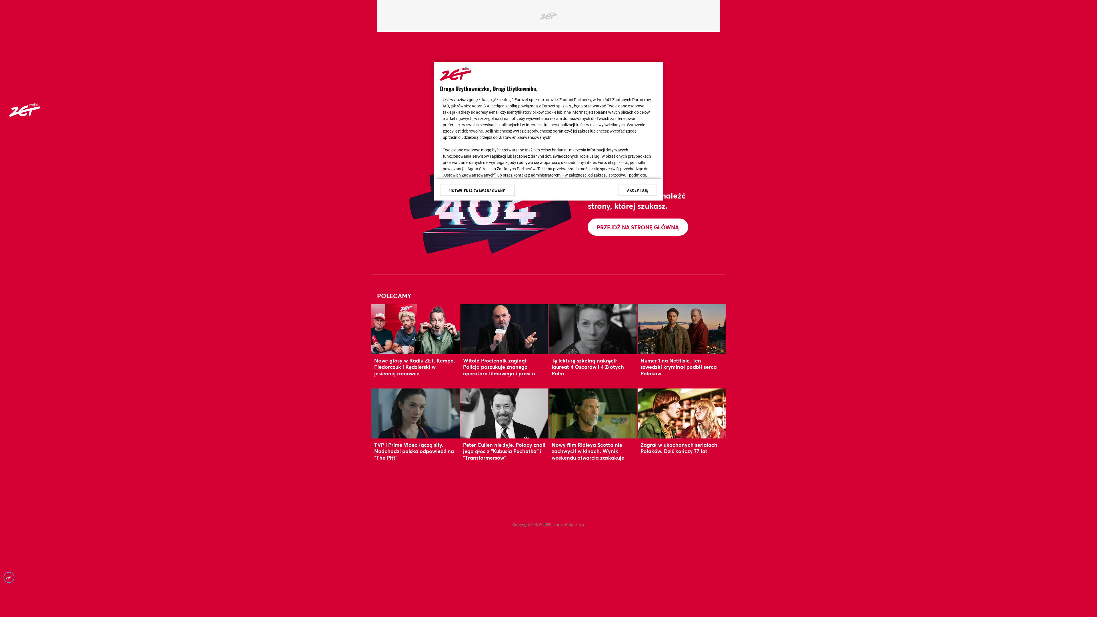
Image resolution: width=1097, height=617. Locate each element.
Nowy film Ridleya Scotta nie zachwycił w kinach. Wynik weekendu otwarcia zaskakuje (588, 451)
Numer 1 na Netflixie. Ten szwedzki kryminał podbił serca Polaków (678, 367)
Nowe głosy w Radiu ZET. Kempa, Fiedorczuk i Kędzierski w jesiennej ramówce (414, 367)
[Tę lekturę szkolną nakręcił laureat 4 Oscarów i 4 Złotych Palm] (593, 329)
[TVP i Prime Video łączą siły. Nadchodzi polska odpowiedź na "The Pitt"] (415, 413)
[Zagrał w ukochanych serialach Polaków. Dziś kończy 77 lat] (682, 413)
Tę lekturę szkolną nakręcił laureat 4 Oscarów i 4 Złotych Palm (588, 367)
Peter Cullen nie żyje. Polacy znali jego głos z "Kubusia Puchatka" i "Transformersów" (504, 451)
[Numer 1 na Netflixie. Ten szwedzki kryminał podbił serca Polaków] (682, 329)
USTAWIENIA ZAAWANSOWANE (477, 191)
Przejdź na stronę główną (638, 227)
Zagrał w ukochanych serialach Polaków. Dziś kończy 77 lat (678, 447)
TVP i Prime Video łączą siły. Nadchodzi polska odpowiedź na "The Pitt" (414, 451)
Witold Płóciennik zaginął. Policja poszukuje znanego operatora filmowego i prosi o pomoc (499, 370)
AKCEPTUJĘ (637, 190)
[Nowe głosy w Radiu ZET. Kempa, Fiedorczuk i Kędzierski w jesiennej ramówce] (415, 329)
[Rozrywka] (24, 115)
